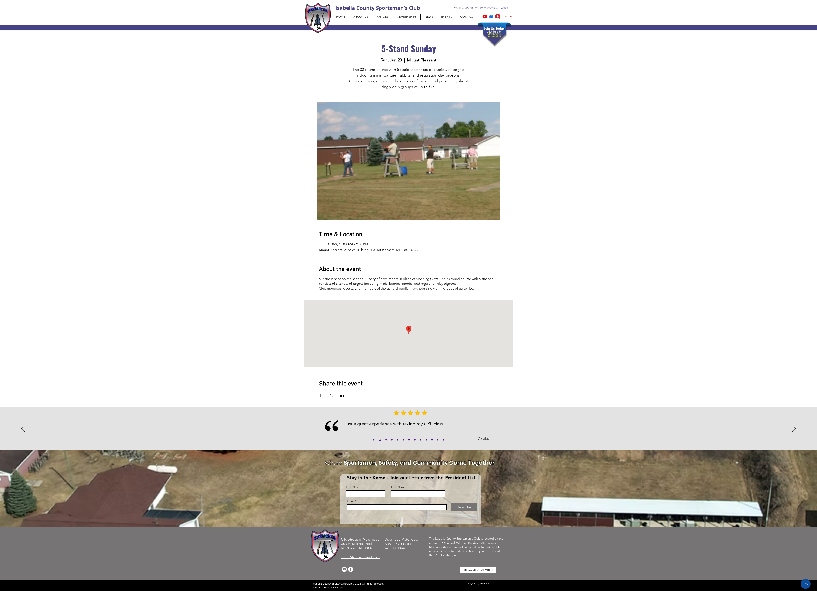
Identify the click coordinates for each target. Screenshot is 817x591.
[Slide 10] (443, 439)
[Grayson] (373, 439)
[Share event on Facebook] (321, 395)
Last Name (398, 487)
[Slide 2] (392, 439)
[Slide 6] (420, 439)
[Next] (794, 428)
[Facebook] (350, 569)
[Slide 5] (415, 439)
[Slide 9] (437, 439)
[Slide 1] (386, 439)
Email (350, 501)
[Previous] (23, 428)
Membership (442, 555)
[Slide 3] (397, 439)
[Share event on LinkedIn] (342, 395)
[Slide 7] (426, 439)
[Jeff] (403, 439)
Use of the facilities (455, 547)
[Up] (806, 584)
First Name (353, 487)
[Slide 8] (432, 439)
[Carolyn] (380, 440)
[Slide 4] (409, 439)
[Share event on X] (331, 395)
